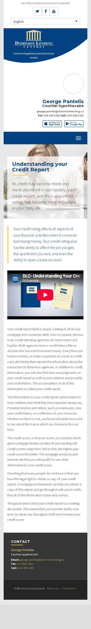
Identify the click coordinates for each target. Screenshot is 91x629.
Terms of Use (52, 588)
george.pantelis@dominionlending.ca (60, 111)
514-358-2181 (51, 115)
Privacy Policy (69, 588)
